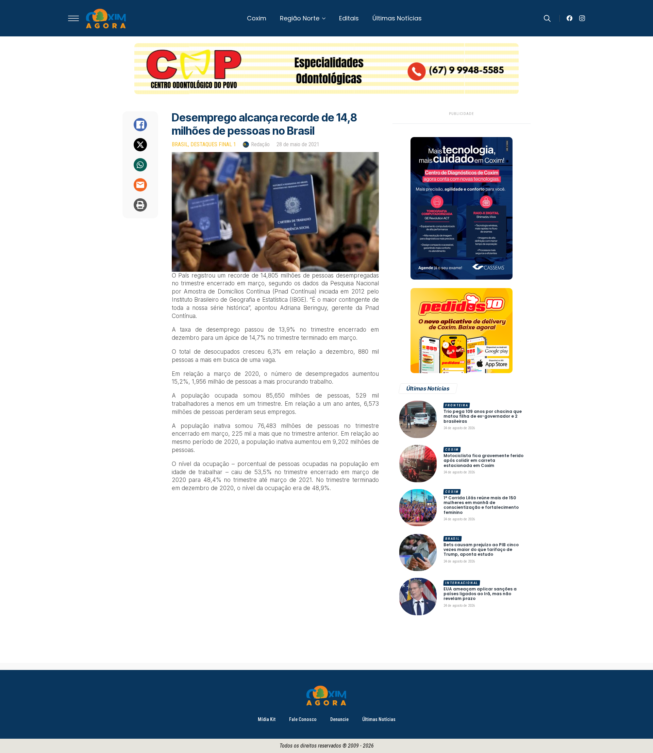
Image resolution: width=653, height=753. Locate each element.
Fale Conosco (303, 719)
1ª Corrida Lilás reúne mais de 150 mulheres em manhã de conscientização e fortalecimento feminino (481, 505)
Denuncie (339, 719)
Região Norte (299, 18)
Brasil (180, 144)
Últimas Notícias (397, 18)
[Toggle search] (547, 18)
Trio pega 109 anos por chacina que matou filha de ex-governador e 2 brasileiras (482, 416)
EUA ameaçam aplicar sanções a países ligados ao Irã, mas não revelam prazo (480, 594)
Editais (349, 18)
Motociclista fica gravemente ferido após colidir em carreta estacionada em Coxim (483, 460)
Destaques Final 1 (213, 144)
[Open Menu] (73, 18)
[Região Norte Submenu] (325, 18)
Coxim (256, 18)
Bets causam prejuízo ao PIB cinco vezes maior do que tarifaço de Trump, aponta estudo (481, 549)
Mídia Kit (266, 719)
